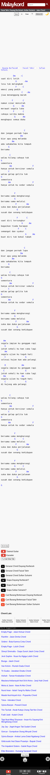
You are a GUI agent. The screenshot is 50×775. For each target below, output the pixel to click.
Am (26, 81)
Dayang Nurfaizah (10, 68)
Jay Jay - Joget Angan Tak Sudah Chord (18, 727)
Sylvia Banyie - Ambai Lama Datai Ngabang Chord (23, 736)
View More (25, 755)
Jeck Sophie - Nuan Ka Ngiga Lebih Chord (19, 656)
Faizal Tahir (29, 68)
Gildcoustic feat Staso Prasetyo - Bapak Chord (21, 741)
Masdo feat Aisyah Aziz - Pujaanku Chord (19, 695)
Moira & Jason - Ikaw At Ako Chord (16, 685)
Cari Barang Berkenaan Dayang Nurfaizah (24, 595)
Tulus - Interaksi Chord (11, 700)
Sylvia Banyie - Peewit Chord (14, 705)
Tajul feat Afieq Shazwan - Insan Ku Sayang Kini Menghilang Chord (22, 721)
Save (16, 14)
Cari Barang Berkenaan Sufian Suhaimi (23, 604)
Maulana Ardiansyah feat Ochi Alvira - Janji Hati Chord (24, 681)
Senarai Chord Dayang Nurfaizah (20, 566)
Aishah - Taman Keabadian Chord (16, 676)
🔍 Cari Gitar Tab (8, 559)
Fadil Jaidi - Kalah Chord (12, 715)
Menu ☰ (39, 14)
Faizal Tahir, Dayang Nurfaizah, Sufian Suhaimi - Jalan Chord (23, 10)
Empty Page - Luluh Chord (12, 647)
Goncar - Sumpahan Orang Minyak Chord (19, 732)
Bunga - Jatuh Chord (10, 661)
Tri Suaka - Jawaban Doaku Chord (16, 671)
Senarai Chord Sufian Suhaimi (19, 575)
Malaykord (12, 4)
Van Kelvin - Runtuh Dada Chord (15, 666)
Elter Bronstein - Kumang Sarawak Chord (19, 751)
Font (27, 14)
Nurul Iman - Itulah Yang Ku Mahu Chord (18, 690)
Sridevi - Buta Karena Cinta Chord (16, 642)
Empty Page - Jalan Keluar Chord (15, 632)
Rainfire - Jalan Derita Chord (13, 637)
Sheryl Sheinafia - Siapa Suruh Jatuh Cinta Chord (22, 651)
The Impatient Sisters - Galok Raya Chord (19, 746)
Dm (14, 76)
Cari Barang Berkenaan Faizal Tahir (21, 600)
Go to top (5, 546)
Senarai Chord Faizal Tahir (17, 571)
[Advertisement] (25, 41)
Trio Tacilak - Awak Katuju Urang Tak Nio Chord (21, 710)
